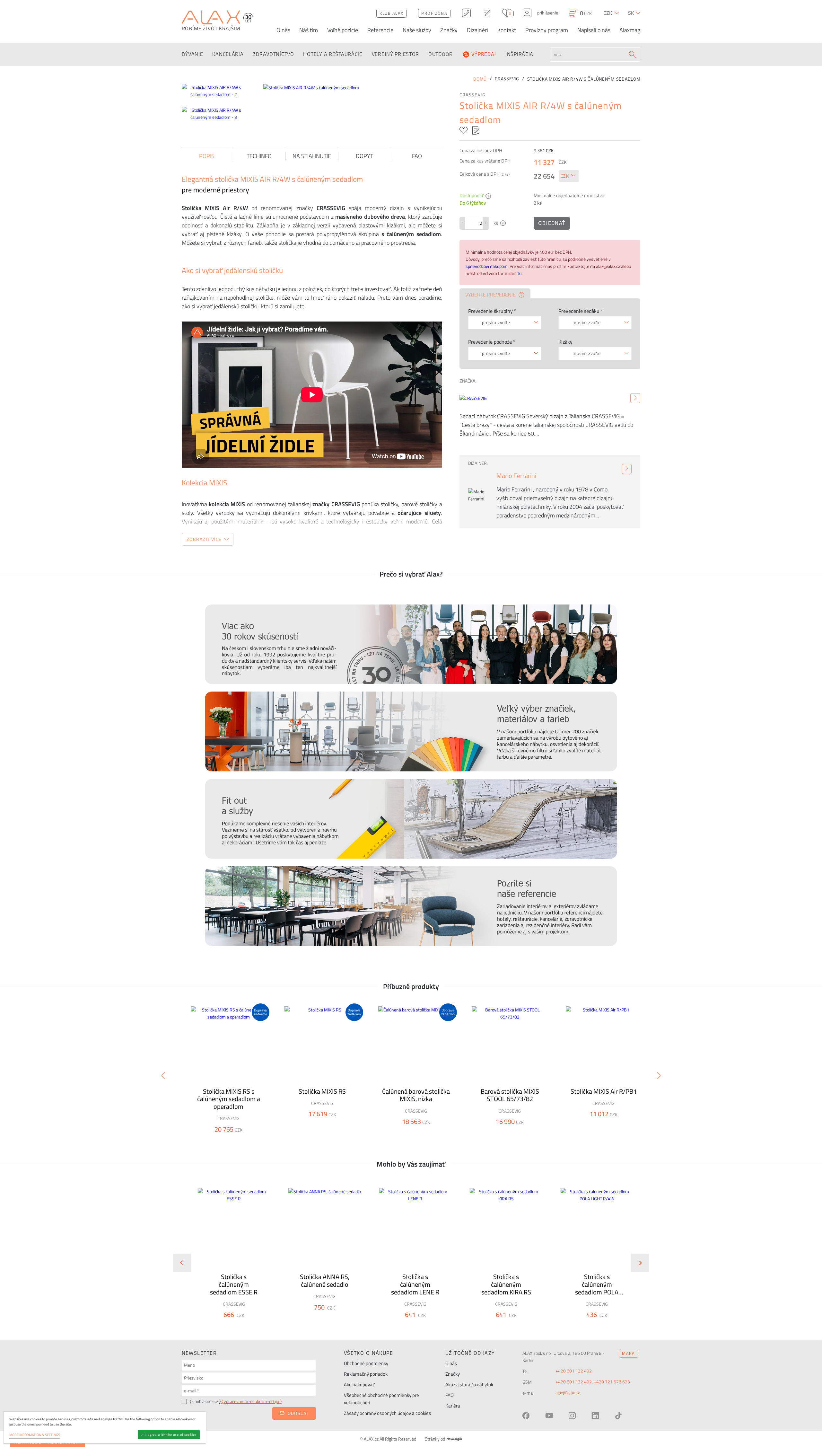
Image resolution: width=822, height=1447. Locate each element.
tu (519, 273)
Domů (480, 79)
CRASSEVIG (472, 94)
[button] (251, 1326)
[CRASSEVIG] (635, 398)
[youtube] (549, 1415)
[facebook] (526, 1415)
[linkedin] (595, 1415)
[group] (229, 1258)
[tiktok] (618, 1415)
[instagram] (572, 1415)
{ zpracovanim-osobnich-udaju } (252, 1401)
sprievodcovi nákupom (487, 266)
